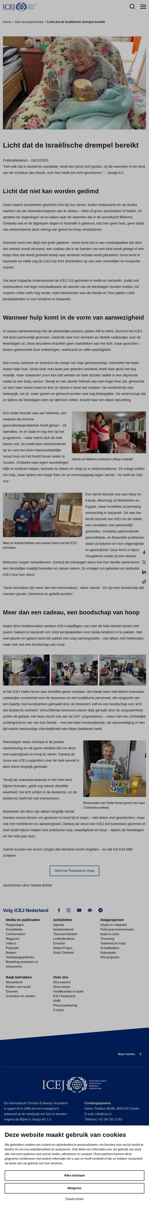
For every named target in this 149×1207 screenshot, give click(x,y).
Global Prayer (62, 948)
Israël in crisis (109, 934)
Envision (59, 943)
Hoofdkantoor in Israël (68, 991)
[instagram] (68, 910)
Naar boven (126, 1054)
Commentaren (15, 934)
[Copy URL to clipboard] (144, 581)
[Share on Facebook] (144, 552)
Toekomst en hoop (113, 943)
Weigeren (74, 1188)
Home (7, 22)
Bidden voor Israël (18, 986)
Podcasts (12, 948)
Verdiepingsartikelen (20, 957)
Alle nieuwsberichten (29, 22)
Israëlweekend (63, 929)
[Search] (132, 7)
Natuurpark (108, 952)
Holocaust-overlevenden (117, 929)
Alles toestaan (74, 1175)
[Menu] (143, 7)
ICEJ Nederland (64, 996)
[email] (90, 910)
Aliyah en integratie (113, 924)
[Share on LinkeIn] (144, 572)
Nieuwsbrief (14, 982)
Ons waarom (62, 982)
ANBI (57, 1000)
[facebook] (59, 910)
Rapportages (15, 924)
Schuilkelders (109, 948)
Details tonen (74, 1199)
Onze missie (61, 986)
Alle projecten (109, 957)
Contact (58, 1010)
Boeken (11, 952)
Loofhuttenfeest (63, 938)
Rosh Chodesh (63, 952)
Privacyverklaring (65, 1005)
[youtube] (79, 910)
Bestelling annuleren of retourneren (22, 964)
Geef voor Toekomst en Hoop (74, 870)
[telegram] (100, 910)
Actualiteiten (14, 929)
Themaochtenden (65, 934)
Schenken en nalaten (20, 996)
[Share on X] (144, 562)
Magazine (12, 938)
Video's (11, 943)
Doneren (12, 991)
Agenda (58, 924)
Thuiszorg (107, 938)
